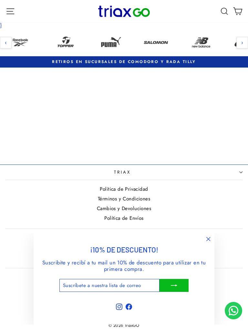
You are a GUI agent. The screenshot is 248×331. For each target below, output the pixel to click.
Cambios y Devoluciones (124, 208)
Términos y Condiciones (124, 198)
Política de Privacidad (124, 189)
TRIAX (122, 172)
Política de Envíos (123, 218)
